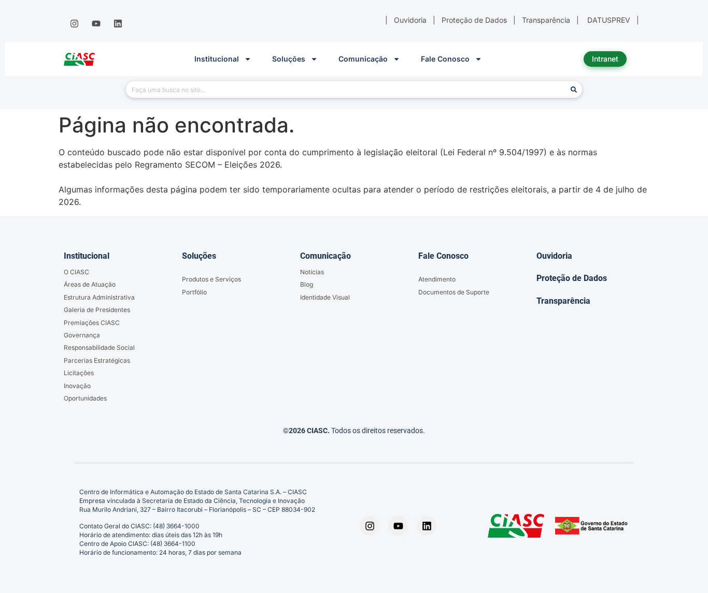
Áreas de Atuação (90, 284)
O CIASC (76, 272)
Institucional (216, 58)
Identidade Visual (325, 297)
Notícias (312, 272)
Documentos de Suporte (453, 292)
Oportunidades (85, 398)
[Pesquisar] (573, 89)
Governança (82, 335)
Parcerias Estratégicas (97, 360)
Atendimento (437, 279)
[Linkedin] (118, 24)
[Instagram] (74, 24)
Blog (306, 284)
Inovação (77, 386)
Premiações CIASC (92, 323)
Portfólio (194, 292)
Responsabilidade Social (99, 347)
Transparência (563, 301)
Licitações (79, 373)
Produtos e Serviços (211, 279)
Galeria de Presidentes (97, 310)
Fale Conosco (445, 58)
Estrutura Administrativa (99, 297)
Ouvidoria (554, 256)
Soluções (288, 58)
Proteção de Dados (571, 278)
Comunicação (363, 58)
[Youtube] (96, 24)
